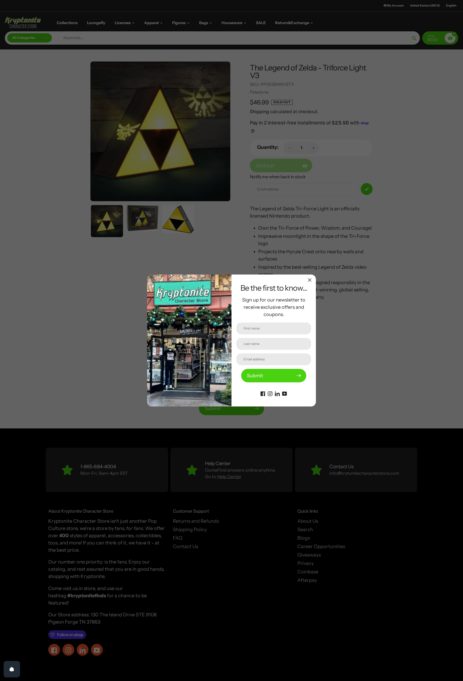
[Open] (12, 669)
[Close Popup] (310, 280)
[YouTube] (284, 393)
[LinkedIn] (277, 393)
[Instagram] (270, 393)
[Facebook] (262, 393)
